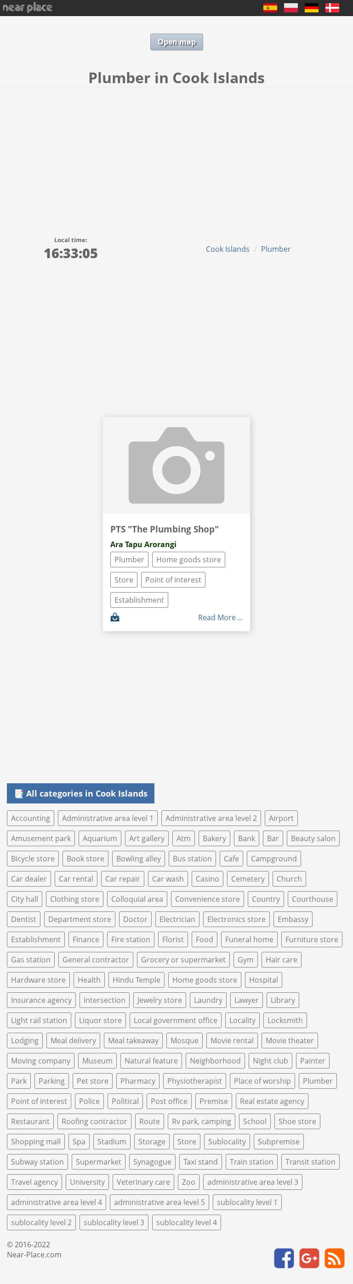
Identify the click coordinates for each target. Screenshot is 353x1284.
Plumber (276, 249)
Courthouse (312, 899)
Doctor (135, 919)
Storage (151, 1142)
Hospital (263, 980)
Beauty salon (313, 838)
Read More (217, 617)
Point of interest (173, 580)
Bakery (214, 838)
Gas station (31, 960)
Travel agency (34, 1182)
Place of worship (262, 1081)
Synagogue (152, 1162)
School (255, 1121)
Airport (281, 818)
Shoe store (297, 1121)
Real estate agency (272, 1101)
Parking (52, 1081)
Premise (213, 1101)
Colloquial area (137, 899)
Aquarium (100, 838)
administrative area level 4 (56, 1202)
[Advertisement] (176, 156)
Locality (242, 1020)
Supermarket (98, 1162)
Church (289, 879)
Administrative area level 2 (211, 818)
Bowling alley (138, 859)
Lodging (25, 1040)
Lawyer (246, 1000)
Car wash (168, 879)
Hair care (281, 960)
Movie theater (290, 1040)
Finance (86, 939)
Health (89, 980)
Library (283, 1000)
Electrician (177, 919)
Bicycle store (33, 859)
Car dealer (29, 879)
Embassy (293, 919)
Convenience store (207, 899)
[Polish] (291, 10)
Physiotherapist (194, 1081)
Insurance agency (41, 1000)
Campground (274, 859)
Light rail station (39, 1020)
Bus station (192, 859)
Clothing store (74, 899)
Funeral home (249, 939)
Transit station (310, 1162)
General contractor (96, 960)
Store (123, 580)
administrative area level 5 (159, 1202)
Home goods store (188, 559)
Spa (79, 1142)
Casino (207, 879)
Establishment (139, 600)
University (87, 1182)
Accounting (30, 818)
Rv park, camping (201, 1121)
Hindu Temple (136, 980)
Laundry (208, 1000)
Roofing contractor (94, 1121)
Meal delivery (73, 1040)
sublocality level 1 (247, 1202)
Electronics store (236, 919)
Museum (97, 1061)
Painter (312, 1061)
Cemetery (248, 879)
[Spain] (270, 10)
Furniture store (311, 939)
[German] (312, 10)
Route (149, 1121)
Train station (251, 1162)
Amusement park (41, 838)
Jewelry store (159, 1000)
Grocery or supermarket (183, 960)
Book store (85, 859)
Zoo (188, 1182)
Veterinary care (143, 1182)
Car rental (76, 879)
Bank (246, 838)
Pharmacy (137, 1081)
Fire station (130, 939)
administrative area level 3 (252, 1182)
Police (89, 1101)
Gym (246, 960)
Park (19, 1081)
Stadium (111, 1142)
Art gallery (147, 838)
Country (266, 899)
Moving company (40, 1061)
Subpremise (279, 1142)
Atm (183, 838)
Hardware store (38, 980)
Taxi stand (200, 1162)
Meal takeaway (133, 1040)
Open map (177, 42)
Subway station (37, 1162)
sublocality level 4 (186, 1222)
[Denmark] (332, 10)
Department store (79, 919)
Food (204, 939)
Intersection (104, 1000)
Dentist (23, 919)
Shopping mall (36, 1142)
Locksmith (285, 1020)
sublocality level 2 (41, 1222)
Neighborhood (215, 1061)
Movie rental (232, 1040)
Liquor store (100, 1020)
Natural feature (151, 1061)
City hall (24, 899)
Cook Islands (228, 249)
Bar (273, 838)
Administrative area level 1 (108, 818)
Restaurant (30, 1121)
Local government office (175, 1020)
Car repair (122, 879)
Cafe (231, 859)
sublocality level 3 (114, 1222)
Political (125, 1101)
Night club (270, 1061)
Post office (169, 1101)
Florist (173, 939)
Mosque (185, 1040)
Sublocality (227, 1142)
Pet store (92, 1081)
